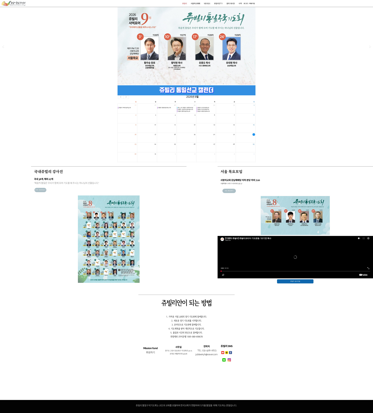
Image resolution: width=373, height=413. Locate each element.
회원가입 (252, 3)
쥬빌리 (184, 3)
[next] (126, 97)
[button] (3, 46)
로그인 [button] (246, 3)
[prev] (120, 97)
